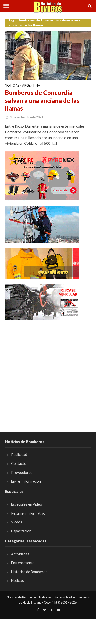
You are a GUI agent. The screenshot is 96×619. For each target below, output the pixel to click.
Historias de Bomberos (29, 572)
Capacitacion (21, 531)
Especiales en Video (26, 504)
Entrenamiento (23, 563)
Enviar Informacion (26, 481)
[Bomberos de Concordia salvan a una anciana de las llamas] (48, 55)
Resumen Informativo (28, 513)
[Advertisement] (48, 374)
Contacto (18, 463)
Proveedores (21, 472)
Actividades (20, 554)
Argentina (31, 85)
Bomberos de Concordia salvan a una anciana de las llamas (42, 100)
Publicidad (19, 455)
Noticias (12, 85)
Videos (16, 522)
